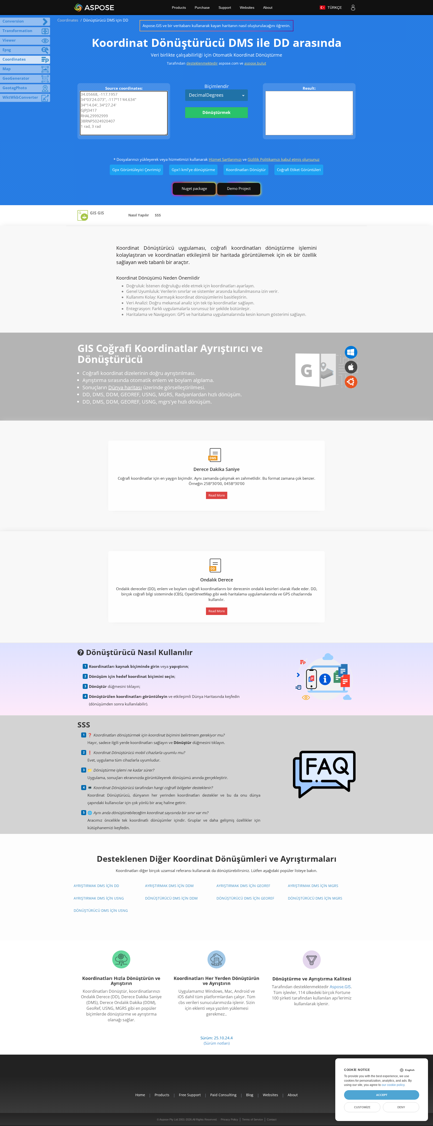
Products (179, 8)
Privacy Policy (229, 1119)
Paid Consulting (223, 1094)
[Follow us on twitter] (216, 1076)
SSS (158, 215)
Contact (271, 1119)
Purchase (202, 8)
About (267, 8)
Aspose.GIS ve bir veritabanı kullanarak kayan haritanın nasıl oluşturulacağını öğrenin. (216, 25)
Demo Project (239, 188)
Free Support (190, 1094)
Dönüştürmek (216, 112)
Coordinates (67, 20)
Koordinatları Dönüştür (246, 169)
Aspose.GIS (340, 986)
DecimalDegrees (206, 95)
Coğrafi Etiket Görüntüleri (299, 169)
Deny (401, 1107)
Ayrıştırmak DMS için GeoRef (243, 885)
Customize (362, 1107)
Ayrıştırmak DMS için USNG (99, 898)
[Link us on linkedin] (228, 1076)
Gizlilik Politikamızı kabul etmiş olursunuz (283, 159)
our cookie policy (393, 1085)
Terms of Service (252, 1119)
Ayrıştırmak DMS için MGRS (313, 885)
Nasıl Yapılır (138, 215)
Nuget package (194, 188)
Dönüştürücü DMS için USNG (101, 910)
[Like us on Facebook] (205, 1076)
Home (140, 1094)
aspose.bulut (255, 63)
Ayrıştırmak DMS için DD (96, 885)
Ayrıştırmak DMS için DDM (169, 885)
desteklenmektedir (202, 63)
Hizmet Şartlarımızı (225, 159)
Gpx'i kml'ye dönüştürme (193, 169)
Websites (247, 8)
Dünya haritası (125, 387)
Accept (381, 1094)
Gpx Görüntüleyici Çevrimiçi (136, 169)
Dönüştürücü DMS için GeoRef (245, 898)
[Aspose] (94, 7)
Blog (249, 1094)
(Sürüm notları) (217, 1043)
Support (225, 8)
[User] (353, 7)
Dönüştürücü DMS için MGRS (315, 898)
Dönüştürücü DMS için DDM (171, 898)
